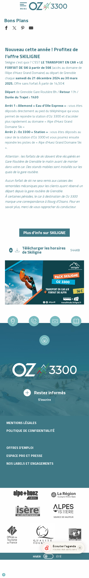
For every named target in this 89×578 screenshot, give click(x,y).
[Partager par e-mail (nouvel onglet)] (31, 29)
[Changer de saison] (49, 556)
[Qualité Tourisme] (42, 534)
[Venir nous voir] (12, 321)
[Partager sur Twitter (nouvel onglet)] (14, 29)
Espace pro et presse (24, 455)
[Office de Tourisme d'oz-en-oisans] (48, 6)
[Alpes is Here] (63, 511)
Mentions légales (21, 422)
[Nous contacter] (55, 321)
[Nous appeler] (33, 321)
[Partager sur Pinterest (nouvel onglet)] (23, 29)
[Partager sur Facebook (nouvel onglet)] (6, 29)
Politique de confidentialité (30, 430)
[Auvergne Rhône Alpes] (63, 495)
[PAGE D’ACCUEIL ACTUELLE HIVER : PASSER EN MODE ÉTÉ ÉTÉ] (48, 556)
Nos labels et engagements (29, 463)
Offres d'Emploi (19, 447)
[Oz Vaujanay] (25, 495)
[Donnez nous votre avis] (44, 340)
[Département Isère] (27, 510)
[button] (38, 573)
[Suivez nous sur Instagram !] (16, 573)
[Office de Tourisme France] (12, 534)
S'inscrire (44, 400)
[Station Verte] (75, 535)
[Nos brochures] (76, 321)
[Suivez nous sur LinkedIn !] (30, 573)
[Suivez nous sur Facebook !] (23, 573)
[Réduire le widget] (80, 547)
